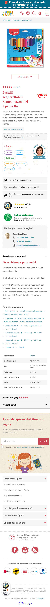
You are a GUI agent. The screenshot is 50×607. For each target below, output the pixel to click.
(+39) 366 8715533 (24, 241)
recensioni (23, 207)
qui (23, 138)
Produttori (10, 347)
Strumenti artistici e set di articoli (19, 20)
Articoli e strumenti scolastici (31, 311)
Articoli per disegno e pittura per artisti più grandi (22, 322)
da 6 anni (22, 163)
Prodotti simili (10, 404)
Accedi (43, 441)
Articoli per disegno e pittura (29, 318)
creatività (9, 169)
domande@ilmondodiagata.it (28, 245)
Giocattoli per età (13, 325)
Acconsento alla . (24, 447)
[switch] (5, 593)
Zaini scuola (11, 311)
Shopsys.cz (41, 598)
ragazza (9, 152)
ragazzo (20, 152)
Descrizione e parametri (14, 255)
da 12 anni (10, 158)
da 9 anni (9, 163)
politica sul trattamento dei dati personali (30, 447)
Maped (21, 347)
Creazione (10, 318)
